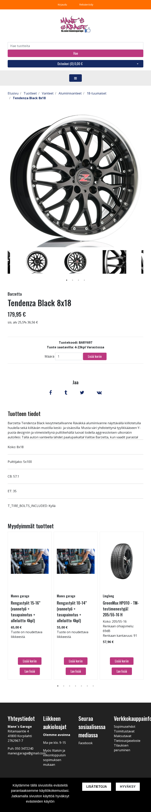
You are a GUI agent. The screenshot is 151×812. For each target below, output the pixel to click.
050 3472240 (24, 748)
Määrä (49, 356)
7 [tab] (93, 686)
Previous (5, 268)
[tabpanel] (75, 262)
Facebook (85, 743)
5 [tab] (81, 686)
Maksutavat (122, 736)
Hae (75, 53)
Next (146, 268)
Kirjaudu (63, 4)
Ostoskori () (70, 63)
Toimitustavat (124, 731)
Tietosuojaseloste (127, 740)
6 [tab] (87, 686)
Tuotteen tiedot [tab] (24, 414)
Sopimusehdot (124, 726)
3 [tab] (78, 280)
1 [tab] (67, 280)
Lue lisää (30, 671)
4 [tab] (84, 280)
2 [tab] (73, 280)
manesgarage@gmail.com (27, 753)
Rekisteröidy (86, 4)
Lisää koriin (95, 356)
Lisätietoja (96, 786)
